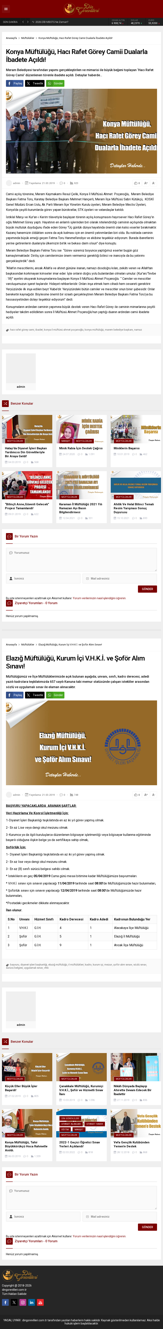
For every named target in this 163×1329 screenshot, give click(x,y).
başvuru (14, 964)
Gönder (58, 83)
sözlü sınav (139, 964)
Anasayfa (11, 38)
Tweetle (38, 83)
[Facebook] (5, 1302)
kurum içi (98, 964)
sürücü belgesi (14, 967)
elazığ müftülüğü (57, 964)
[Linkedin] (31, 1302)
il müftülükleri (76, 964)
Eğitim (65, 1129)
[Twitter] (14, 1302)
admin (16, 183)
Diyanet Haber (94, 1124)
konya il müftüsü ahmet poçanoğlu (63, 329)
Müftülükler (27, 38)
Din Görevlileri (70, 1118)
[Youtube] (40, 1302)
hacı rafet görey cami (22, 329)
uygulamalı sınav (33, 967)
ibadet (39, 329)
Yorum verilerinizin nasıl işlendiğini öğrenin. (99, 598)
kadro (88, 964)
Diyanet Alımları (71, 1124)
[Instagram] (22, 1302)
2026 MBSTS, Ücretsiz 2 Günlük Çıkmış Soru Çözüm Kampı (60, 22)
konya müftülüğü (94, 329)
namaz (138, 329)
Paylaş (18, 83)
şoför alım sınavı (122, 964)
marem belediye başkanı (119, 329)
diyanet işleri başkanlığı (33, 964)
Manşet (65, 441)
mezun (108, 964)
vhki (46, 967)
